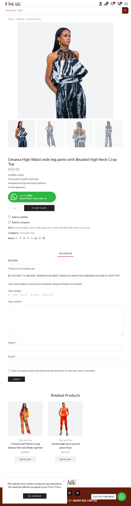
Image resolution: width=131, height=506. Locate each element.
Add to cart (40, 208)
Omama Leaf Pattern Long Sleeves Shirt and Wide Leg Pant (25, 445)
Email (12, 356)
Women (20, 19)
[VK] (24, 238)
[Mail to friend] (32, 238)
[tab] (66, 253)
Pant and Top (34, 19)
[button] (100, 4)
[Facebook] (20, 238)
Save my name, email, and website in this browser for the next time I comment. (53, 370)
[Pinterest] (28, 238)
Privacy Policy (54, 487)
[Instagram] (69, 493)
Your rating (15, 290)
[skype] (43, 238)
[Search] (125, 10)
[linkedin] (36, 238)
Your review (15, 301)
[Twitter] (17, 238)
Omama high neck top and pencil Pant (65, 445)
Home (11, 19)
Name (12, 342)
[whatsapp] (40, 238)
